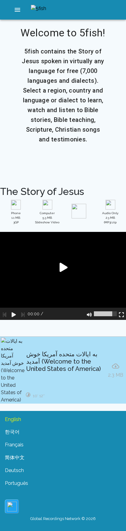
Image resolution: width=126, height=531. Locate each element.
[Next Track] (23, 314)
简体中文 (14, 457)
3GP (16, 217)
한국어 (12, 432)
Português (16, 483)
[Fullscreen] (121, 314)
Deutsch (14, 470)
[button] (17, 10)
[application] (63, 276)
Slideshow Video (47, 217)
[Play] (13, 314)
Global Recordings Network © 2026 (63, 518)
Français (14, 445)
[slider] (105, 313)
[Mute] (89, 314)
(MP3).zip (110, 217)
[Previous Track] (4, 314)
